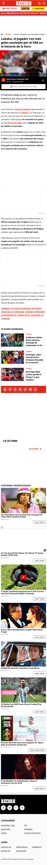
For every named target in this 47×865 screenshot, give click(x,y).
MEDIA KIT (5, 851)
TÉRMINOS (37, 847)
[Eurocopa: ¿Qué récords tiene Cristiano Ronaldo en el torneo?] (23, 357)
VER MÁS (34, 449)
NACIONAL (6, 829)
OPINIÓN (28, 829)
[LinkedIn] (25, 389)
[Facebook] (10, 389)
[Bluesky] (30, 389)
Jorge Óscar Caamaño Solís (17, 79)
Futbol (8, 34)
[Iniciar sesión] (44, 3)
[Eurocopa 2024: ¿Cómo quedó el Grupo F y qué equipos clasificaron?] (23, 374)
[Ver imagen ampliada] (23, 63)
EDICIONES (21, 851)
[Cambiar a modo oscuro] (39, 3)
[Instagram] (9, 807)
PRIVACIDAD (21, 847)
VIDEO (4, 833)
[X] (15, 389)
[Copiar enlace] (35, 389)
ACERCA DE (6, 847)
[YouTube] (22, 807)
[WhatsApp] (5, 389)
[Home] (2, 34)
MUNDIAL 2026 (8, 825)
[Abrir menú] (3, 3)
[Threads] (20, 389)
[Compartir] (43, 80)
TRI (25, 825)
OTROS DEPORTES (32, 833)
